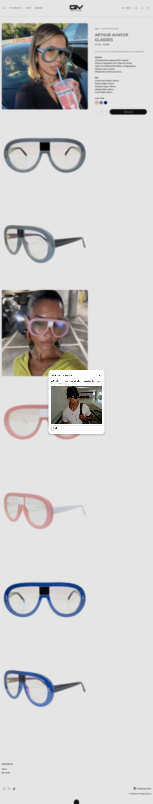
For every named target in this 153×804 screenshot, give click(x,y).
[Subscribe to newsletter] (99, 428)
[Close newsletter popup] (99, 375)
